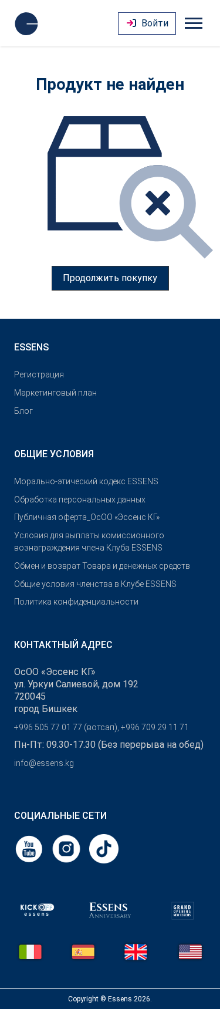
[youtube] (30, 847)
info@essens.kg (44, 763)
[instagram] (67, 847)
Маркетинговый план (55, 392)
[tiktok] (104, 847)
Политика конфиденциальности (76, 601)
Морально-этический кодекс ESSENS (86, 481)
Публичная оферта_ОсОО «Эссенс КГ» (87, 517)
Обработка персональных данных (79, 499)
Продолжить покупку (110, 278)
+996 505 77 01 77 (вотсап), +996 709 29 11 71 (101, 727)
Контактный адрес (63, 644)
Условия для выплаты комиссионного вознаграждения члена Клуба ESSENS (89, 541)
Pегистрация (39, 374)
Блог (23, 411)
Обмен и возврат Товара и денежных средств (102, 566)
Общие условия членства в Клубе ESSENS (95, 584)
